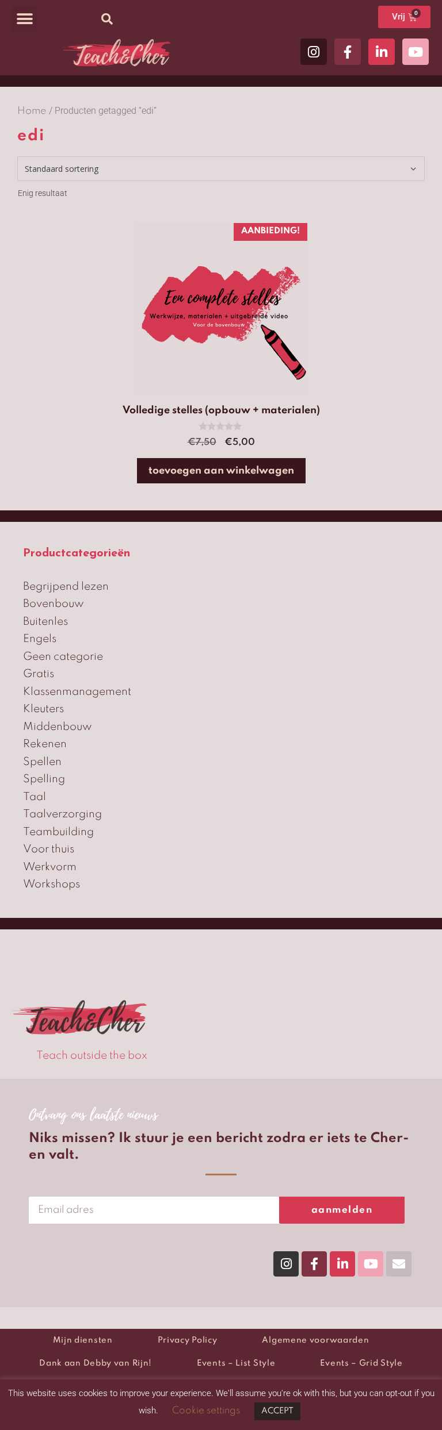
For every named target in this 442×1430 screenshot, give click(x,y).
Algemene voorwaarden (315, 1340)
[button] (24, 19)
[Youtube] (415, 52)
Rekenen (45, 744)
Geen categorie (63, 656)
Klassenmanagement (77, 691)
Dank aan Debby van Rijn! (95, 1363)
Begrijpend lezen (66, 586)
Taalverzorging (62, 814)
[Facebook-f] (347, 52)
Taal (34, 796)
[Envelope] (398, 1264)
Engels (39, 638)
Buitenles (45, 621)
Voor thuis (48, 849)
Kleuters (43, 709)
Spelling (44, 779)
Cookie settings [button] (206, 1411)
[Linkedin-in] (381, 52)
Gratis (38, 673)
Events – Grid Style (361, 1363)
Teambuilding (58, 832)
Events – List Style (236, 1363)
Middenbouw (57, 726)
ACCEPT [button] (277, 1411)
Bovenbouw (53, 603)
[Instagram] (313, 52)
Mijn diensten (83, 1340)
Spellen (42, 761)
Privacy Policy (188, 1340)
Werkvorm (50, 867)
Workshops (51, 884)
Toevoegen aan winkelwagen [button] (221, 471)
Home (32, 111)
